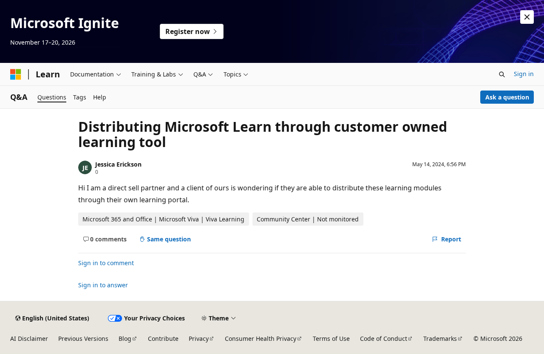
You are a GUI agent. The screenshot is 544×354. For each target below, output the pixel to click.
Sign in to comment (106, 263)
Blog (125, 338)
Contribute (163, 338)
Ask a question (507, 97)
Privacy (199, 338)
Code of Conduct (383, 338)
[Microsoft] (15, 74)
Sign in (524, 74)
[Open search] (501, 74)
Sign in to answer (103, 285)
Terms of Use (331, 338)
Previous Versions (83, 338)
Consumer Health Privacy (260, 338)
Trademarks (440, 338)
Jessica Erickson (118, 164)
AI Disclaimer (29, 338)
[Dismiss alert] (527, 17)
